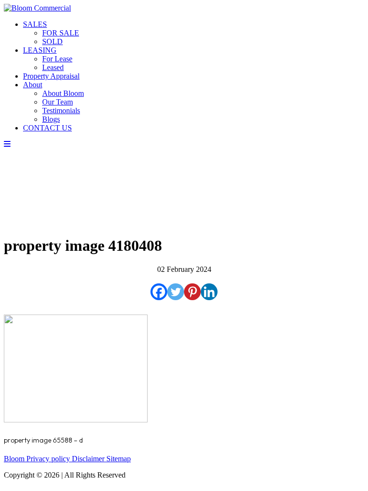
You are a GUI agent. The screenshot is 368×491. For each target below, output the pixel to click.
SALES (35, 24)
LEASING (40, 50)
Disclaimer (89, 459)
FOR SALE (60, 33)
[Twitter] (175, 291)
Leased (53, 67)
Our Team (57, 102)
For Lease (57, 59)
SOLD (52, 41)
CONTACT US (47, 128)
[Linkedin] (209, 291)
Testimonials (61, 110)
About (32, 85)
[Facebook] (158, 291)
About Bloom (63, 93)
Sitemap (118, 459)
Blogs (51, 119)
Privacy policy (49, 459)
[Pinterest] (192, 291)
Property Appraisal (51, 76)
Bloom (15, 459)
